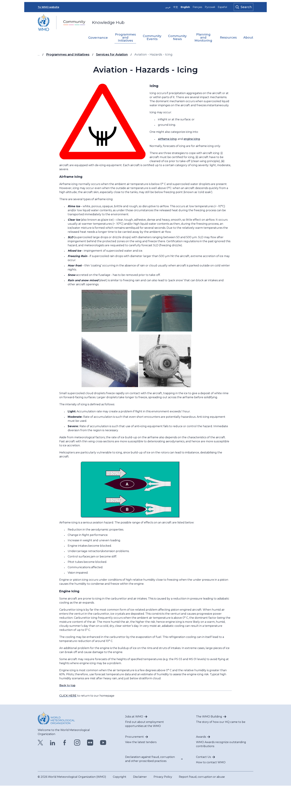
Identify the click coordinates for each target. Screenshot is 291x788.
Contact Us (203, 757)
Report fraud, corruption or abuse (202, 776)
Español (222, 7)
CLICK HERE (67, 695)
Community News (177, 38)
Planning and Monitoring (203, 37)
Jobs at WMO (134, 716)
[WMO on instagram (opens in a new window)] (77, 743)
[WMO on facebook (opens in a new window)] (64, 742)
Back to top (67, 685)
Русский (210, 7)
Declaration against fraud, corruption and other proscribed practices (150, 759)
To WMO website (48, 7)
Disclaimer (140, 776)
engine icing (192, 139)
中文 (175, 7)
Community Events (152, 38)
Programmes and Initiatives (125, 37)
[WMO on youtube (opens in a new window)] (103, 742)
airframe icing (167, 139)
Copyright (119, 776)
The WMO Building (209, 716)
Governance (98, 38)
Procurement (134, 736)
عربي (168, 7)
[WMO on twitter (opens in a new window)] (40, 742)
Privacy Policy (163, 776)
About (248, 37)
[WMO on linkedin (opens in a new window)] (52, 742)
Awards (201, 736)
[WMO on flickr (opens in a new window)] (90, 743)
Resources (228, 37)
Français (197, 7)
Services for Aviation (112, 54)
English (185, 7)
